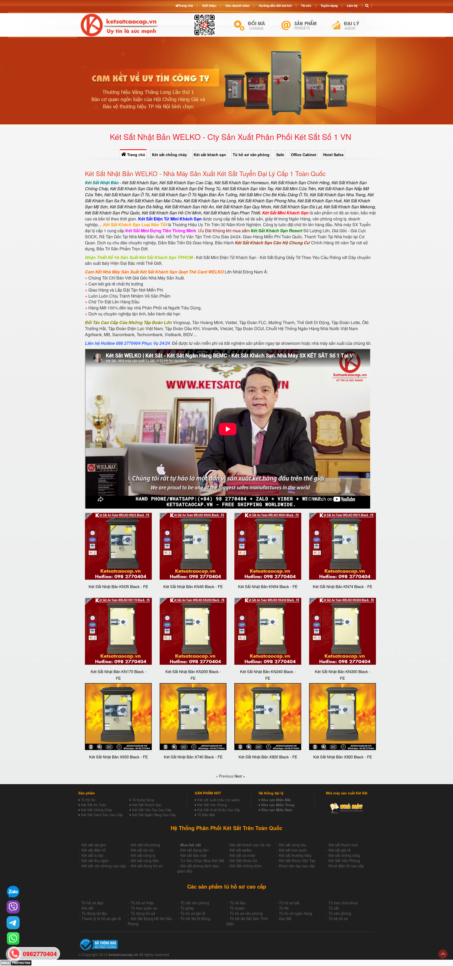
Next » (239, 776)
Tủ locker (237, 908)
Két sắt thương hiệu (295, 855)
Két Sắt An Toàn (93, 804)
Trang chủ (135, 154)
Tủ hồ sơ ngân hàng (295, 913)
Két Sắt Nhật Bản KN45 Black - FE (193, 586)
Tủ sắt (333, 908)
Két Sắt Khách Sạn (146, 804)
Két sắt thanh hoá (343, 844)
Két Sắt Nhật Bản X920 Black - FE (342, 756)
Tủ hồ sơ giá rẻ (192, 913)
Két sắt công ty (143, 855)
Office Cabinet (303, 154)
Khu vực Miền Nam (276, 809)
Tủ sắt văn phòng (194, 902)
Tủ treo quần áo (144, 908)
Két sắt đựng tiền (194, 850)
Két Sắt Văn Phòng (212, 804)
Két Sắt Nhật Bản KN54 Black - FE (268, 586)
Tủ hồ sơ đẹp (92, 902)
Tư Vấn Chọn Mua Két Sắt (202, 860)
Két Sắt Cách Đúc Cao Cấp (102, 814)
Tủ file (284, 908)
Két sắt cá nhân (243, 855)
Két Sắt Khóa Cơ (243, 860)
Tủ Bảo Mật (206, 814)
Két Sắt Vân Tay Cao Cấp (151, 809)
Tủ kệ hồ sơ (338, 918)
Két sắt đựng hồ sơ (146, 865)
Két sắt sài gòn (94, 844)
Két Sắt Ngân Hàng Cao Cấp (154, 814)
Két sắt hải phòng (145, 844)
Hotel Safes (333, 154)
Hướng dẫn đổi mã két (275, 5)
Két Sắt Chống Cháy (96, 809)
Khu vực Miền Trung (277, 804)
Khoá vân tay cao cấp (297, 865)
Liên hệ (352, 5)
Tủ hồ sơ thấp (142, 902)
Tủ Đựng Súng (143, 799)
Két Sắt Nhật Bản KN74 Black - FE (342, 586)
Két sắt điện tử (94, 850)
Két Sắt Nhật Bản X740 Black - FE (193, 756)
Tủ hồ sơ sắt (289, 902)
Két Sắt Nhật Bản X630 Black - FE (118, 756)
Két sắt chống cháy (169, 154)
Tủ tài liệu (238, 902)
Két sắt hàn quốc (293, 850)
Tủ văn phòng (339, 913)
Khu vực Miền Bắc (276, 799)
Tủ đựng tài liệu (94, 913)
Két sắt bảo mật (193, 855)
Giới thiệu (209, 5)
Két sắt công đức (145, 860)
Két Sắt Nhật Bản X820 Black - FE (268, 756)
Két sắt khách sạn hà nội (250, 844)
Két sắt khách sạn (210, 154)
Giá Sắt (285, 918)
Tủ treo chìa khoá (343, 902)
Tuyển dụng (329, 5)
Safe (280, 154)
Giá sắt (87, 908)
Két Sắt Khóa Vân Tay (297, 860)
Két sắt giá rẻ (339, 850)
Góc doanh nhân (237, 5)
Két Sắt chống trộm (246, 865)
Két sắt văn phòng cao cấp (104, 865)
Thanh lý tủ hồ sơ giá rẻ (101, 918)
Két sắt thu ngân (95, 860)
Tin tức (306, 5)
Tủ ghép (187, 908)
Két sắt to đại (92, 855)
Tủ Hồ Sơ (88, 799)
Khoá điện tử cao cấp (346, 865)
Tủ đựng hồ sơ (143, 913)
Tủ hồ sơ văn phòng (251, 154)
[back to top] (442, 954)
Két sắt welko (241, 850)
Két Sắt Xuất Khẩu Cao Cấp (218, 809)
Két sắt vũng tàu (292, 844)
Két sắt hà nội (142, 850)
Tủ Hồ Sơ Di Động (195, 918)
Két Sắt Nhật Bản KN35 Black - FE (118, 586)
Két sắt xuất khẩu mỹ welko (218, 799)
